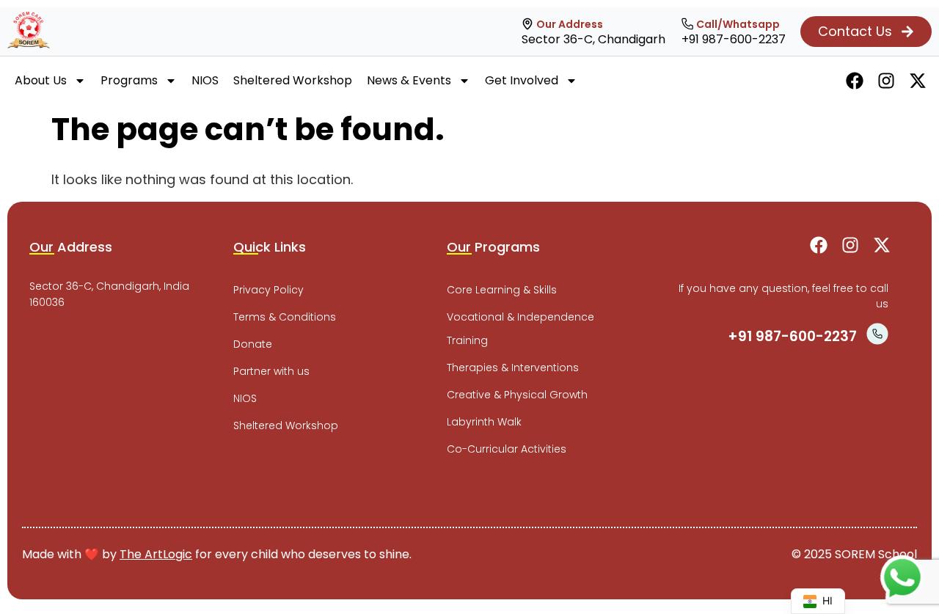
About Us (41, 80)
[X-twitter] (918, 81)
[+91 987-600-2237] (687, 24)
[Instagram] (886, 81)
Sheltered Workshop (292, 80)
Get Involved (521, 80)
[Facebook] (855, 81)
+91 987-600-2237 (734, 39)
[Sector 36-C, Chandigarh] (527, 24)
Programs (129, 80)
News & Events (409, 80)
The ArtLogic (156, 554)
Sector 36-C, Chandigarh (593, 39)
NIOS (205, 80)
